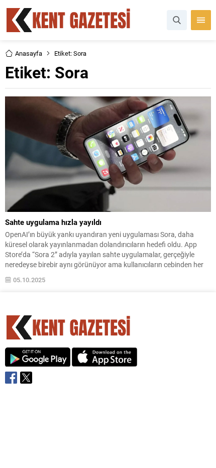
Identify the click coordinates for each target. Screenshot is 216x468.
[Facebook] (11, 378)
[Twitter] (26, 378)
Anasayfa (28, 53)
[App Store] (104, 361)
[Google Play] (37, 361)
